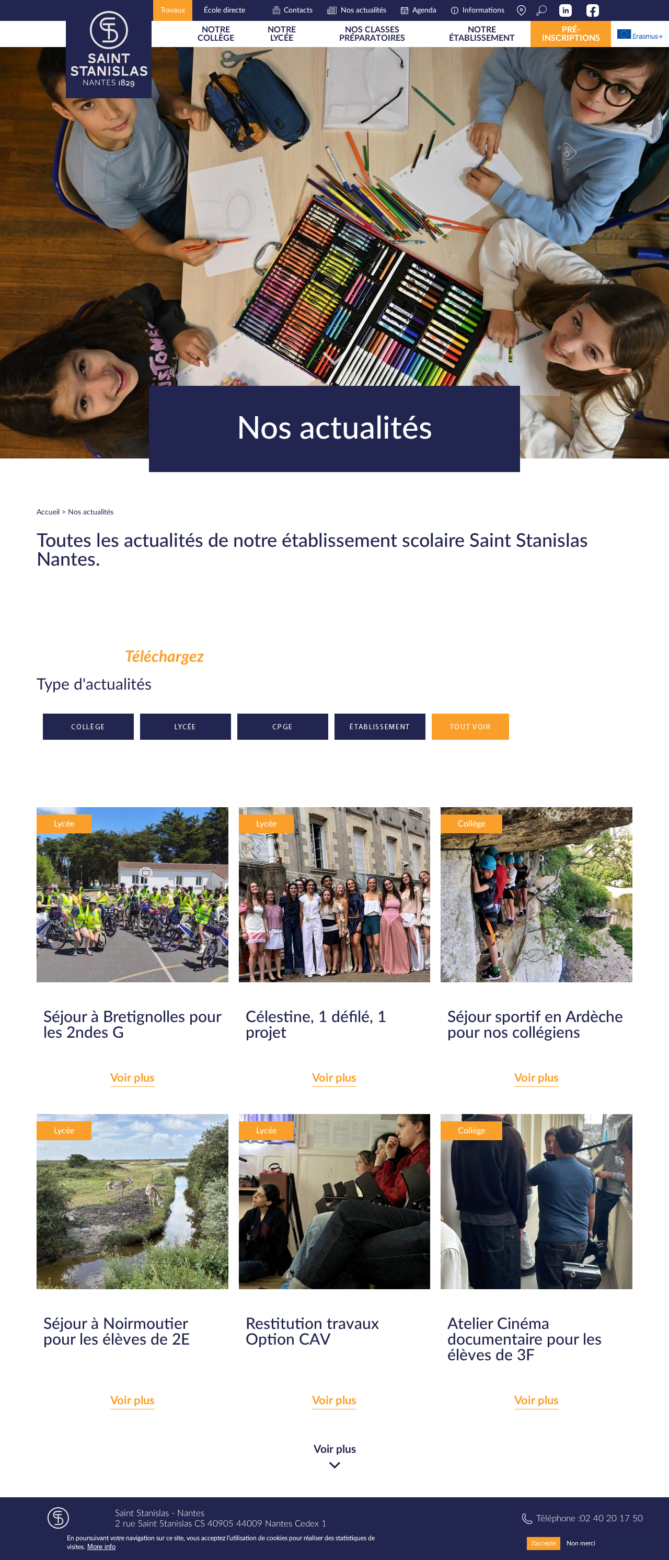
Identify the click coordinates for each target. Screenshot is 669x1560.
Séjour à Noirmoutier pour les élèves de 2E (116, 1332)
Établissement (380, 726)
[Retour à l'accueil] (109, 49)
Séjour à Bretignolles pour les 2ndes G (132, 1025)
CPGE (282, 726)
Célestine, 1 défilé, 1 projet (316, 1025)
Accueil (48, 512)
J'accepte (543, 1543)
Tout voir (470, 726)
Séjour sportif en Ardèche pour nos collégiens (535, 1025)
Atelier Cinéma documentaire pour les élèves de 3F (524, 1339)
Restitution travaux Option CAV (312, 1332)
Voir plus (132, 1078)
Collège (88, 726)
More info (101, 1547)
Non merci (581, 1543)
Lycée (185, 726)
